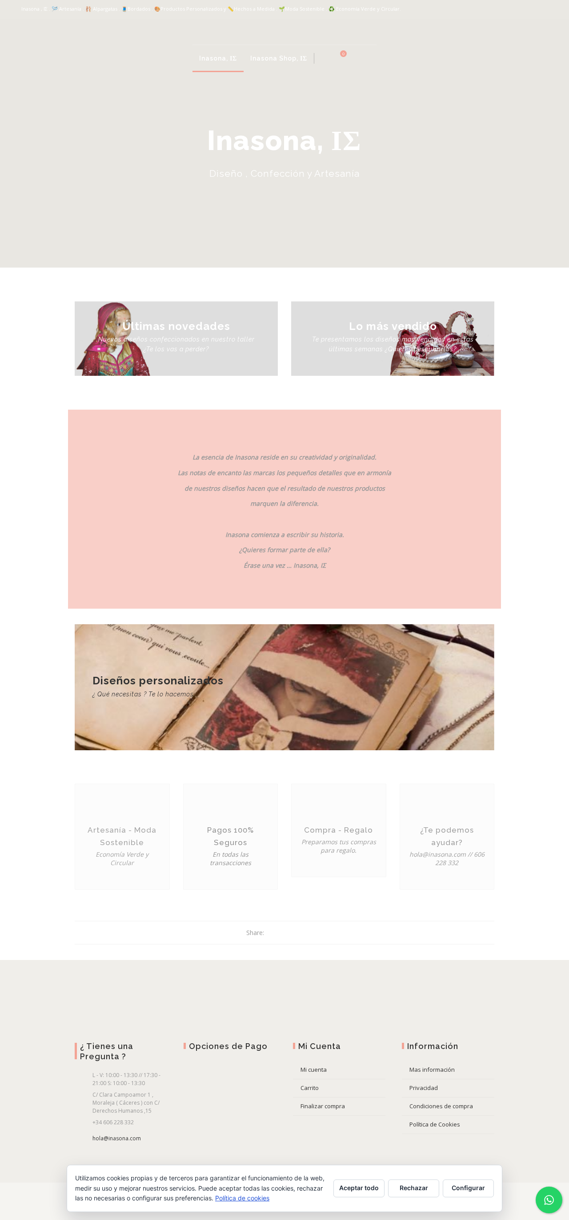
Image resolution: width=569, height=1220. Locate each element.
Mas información (432, 1069)
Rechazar (414, 1188)
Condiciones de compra (441, 1106)
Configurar (468, 1188)
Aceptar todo (359, 1188)
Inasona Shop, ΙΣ (278, 58)
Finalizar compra (323, 1106)
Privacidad (423, 1088)
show (369, 58)
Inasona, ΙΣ (218, 58)
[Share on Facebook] (272, 933)
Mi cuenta (314, 1069)
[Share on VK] (316, 933)
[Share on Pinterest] (294, 933)
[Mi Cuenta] (324, 58)
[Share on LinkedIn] (305, 933)
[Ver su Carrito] (338, 58)
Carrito (310, 1088)
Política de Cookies (434, 1124)
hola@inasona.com (116, 1138)
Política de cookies (242, 1198)
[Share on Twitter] (283, 933)
